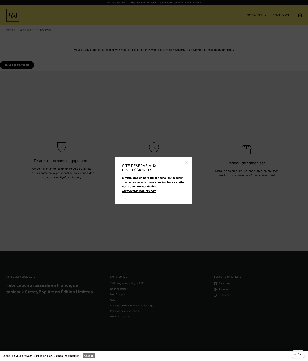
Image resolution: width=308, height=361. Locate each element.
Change (89, 355)
